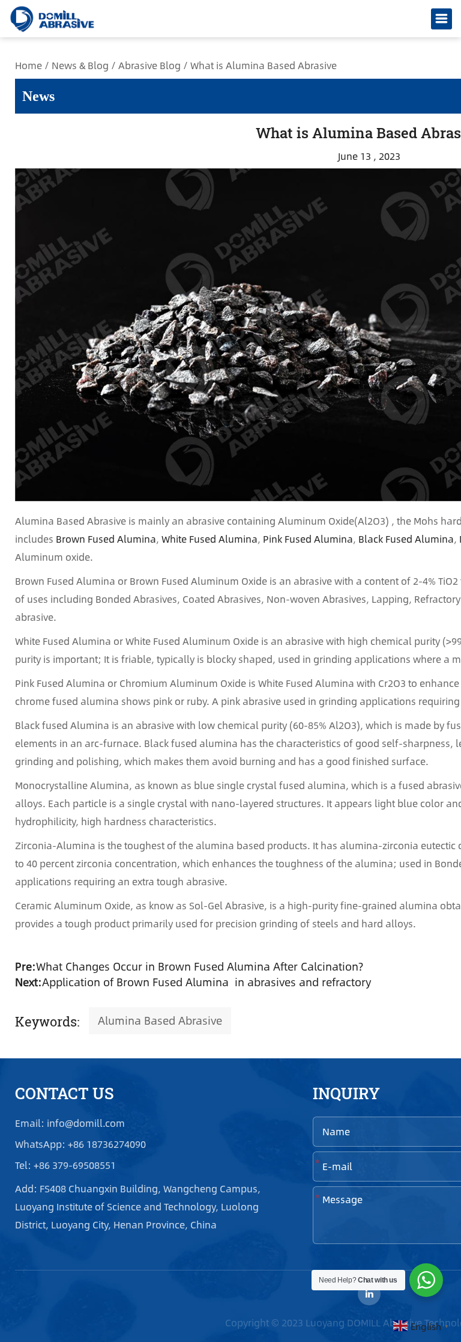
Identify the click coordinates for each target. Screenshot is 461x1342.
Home (28, 65)
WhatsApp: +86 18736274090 (81, 1144)
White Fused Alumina (209, 538)
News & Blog (80, 65)
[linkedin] (369, 1294)
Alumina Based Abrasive (160, 1020)
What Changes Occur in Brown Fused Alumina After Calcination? (199, 966)
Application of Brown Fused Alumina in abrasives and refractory (206, 982)
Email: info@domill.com (70, 1123)
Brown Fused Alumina (106, 538)
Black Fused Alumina (406, 538)
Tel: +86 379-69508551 (65, 1166)
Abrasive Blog (149, 65)
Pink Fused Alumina (308, 538)
